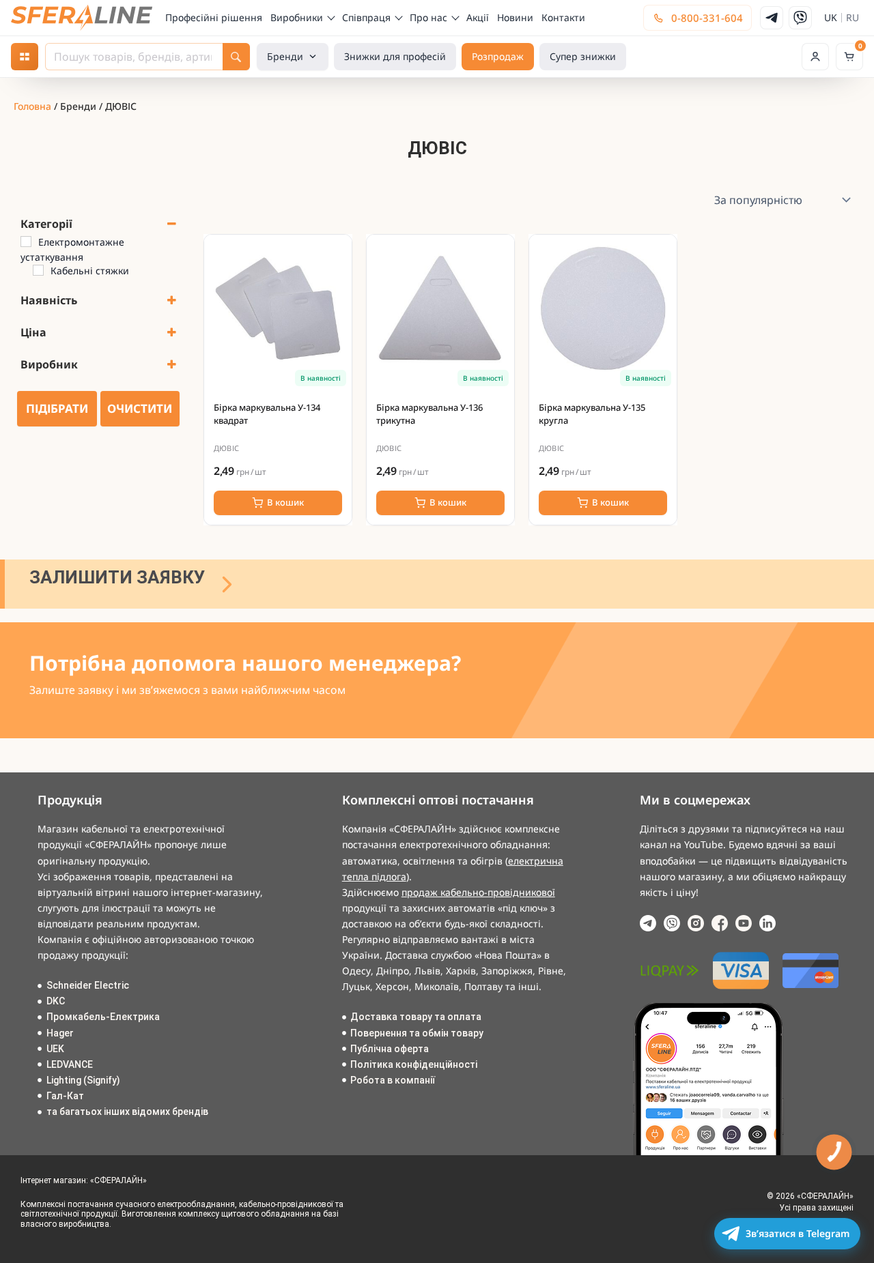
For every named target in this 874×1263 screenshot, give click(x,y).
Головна (32, 106)
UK (830, 18)
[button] (815, 56)
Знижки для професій (395, 56)
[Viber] (800, 17)
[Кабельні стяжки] (38, 270)
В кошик (285, 502)
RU (852, 18)
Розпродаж (498, 56)
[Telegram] (771, 17)
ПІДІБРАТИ (57, 408)
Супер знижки (583, 56)
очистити (139, 408)
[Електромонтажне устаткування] (25, 241)
